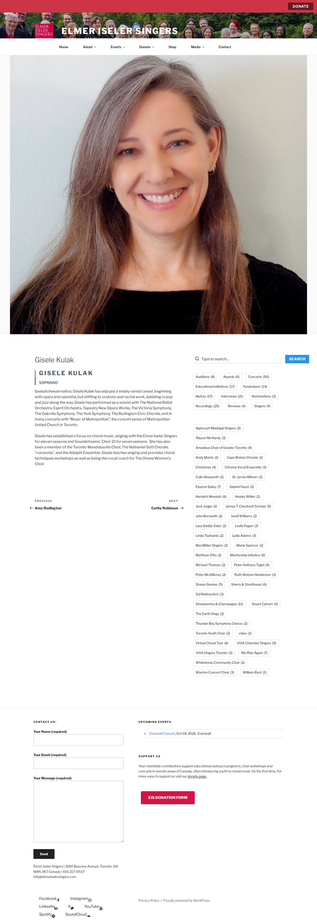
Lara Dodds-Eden (211, 526)
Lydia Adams (244, 535)
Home (63, 47)
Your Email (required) (50, 755)
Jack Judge (206, 506)
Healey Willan (247, 496)
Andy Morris (207, 457)
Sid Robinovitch (210, 594)
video (245, 633)
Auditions (205, 377)
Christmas (206, 467)
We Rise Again (254, 653)
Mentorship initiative (247, 555)
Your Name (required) (50, 732)
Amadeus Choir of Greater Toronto (224, 448)
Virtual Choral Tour (212, 643)
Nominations (264, 396)
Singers (262, 406)
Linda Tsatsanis (209, 535)
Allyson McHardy (211, 438)
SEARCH (297, 359)
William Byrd (254, 672)
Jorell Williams (244, 516)
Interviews (232, 396)
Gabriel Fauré (242, 487)
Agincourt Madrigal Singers (218, 428)
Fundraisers (255, 386)
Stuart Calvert (265, 604)
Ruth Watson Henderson (255, 575)
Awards (231, 377)
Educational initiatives (215, 386)
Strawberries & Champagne (219, 604)
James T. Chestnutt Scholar (248, 506)
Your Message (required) (52, 778)
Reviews (237, 406)
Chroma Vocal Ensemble (245, 467)
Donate (144, 47)
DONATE (301, 6)
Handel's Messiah (211, 496)
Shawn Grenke (209, 584)
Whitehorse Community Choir (220, 662)
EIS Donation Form (167, 797)
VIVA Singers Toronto (214, 653)
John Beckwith (209, 516)
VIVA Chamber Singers (256, 643)
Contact (225, 47)
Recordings (207, 406)
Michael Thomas (210, 565)
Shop (172, 47)
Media (196, 47)
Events (116, 47)
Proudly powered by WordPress (186, 900)
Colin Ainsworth (210, 477)
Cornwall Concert (162, 733)
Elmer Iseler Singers (119, 31)
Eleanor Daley (208, 487)
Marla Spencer (249, 545)
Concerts (258, 377)
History (204, 396)
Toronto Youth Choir (213, 633)
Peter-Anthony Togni (251, 565)
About (88, 47)
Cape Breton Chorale (245, 457)
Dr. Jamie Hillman (247, 477)
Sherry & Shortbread (249, 584)
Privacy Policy (149, 900)
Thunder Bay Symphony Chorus (221, 623)
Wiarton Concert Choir (215, 672)
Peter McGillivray (211, 575)
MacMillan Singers (212, 545)
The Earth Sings (210, 614)
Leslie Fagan (246, 526)
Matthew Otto (208, 555)
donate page (197, 776)
